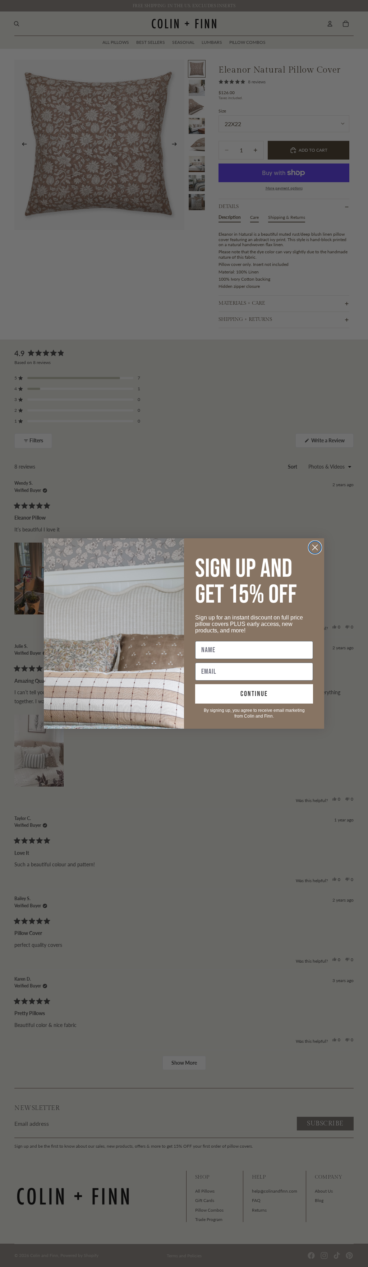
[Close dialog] (315, 547)
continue (254, 694)
